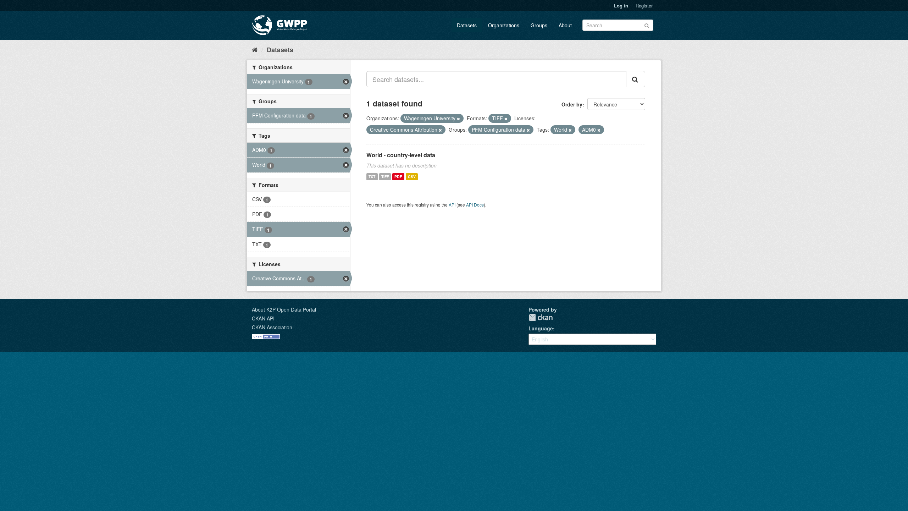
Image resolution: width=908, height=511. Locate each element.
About (565, 25)
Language (540, 328)
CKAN (540, 317)
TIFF (385, 176)
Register (644, 5)
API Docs (475, 205)
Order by (571, 104)
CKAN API (263, 318)
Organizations (503, 25)
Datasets (467, 25)
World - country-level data (400, 155)
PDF (398, 176)
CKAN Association (272, 327)
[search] (635, 79)
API (452, 205)
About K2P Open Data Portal (284, 309)
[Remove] (458, 118)
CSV (412, 176)
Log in (621, 5)
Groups (539, 25)
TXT (372, 176)
